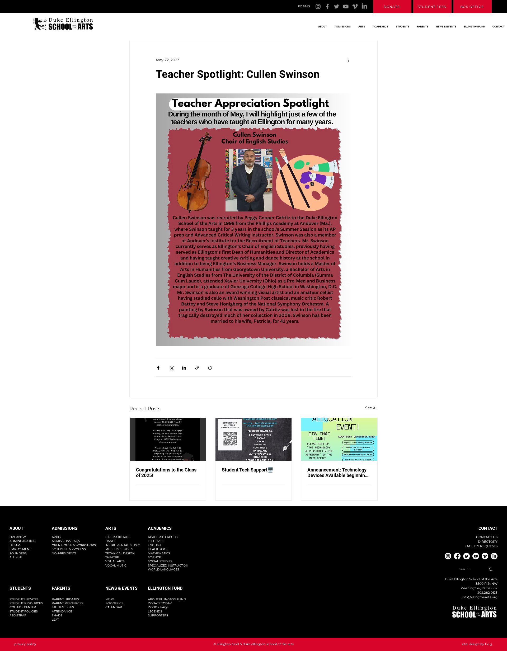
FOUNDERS (18, 553)
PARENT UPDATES (65, 599)
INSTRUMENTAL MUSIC (122, 545)
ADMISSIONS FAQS (66, 541)
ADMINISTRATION (23, 541)
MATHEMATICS (159, 553)
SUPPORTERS (158, 615)
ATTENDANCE (62, 611)
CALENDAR (113, 607)
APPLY (56, 537)
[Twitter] (336, 6)
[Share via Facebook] (158, 367)
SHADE (57, 615)
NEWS (110, 599)
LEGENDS (155, 611)
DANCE (110, 541)
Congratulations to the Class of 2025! (166, 472)
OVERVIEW (18, 537)
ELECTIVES (155, 541)
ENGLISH (154, 545)
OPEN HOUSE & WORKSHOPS (74, 545)
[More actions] (348, 60)
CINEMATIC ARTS (117, 537)
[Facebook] (327, 6)
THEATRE (112, 557)
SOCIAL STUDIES (160, 561)
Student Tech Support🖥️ (247, 470)
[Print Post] (210, 367)
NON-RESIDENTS (64, 553)
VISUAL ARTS (115, 561)
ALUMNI (16, 557)
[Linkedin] (364, 6)
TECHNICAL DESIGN (120, 553)
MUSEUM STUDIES (119, 549)
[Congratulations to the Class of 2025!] (168, 439)
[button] (321, 24)
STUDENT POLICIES (24, 611)
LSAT (55, 619)
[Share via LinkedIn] (184, 367)
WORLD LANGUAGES (163, 569)
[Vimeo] (355, 6)
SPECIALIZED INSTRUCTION (168, 565)
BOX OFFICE (114, 603)
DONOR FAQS (158, 607)
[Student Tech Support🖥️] (253, 439)
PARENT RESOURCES (67, 603)
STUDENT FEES (63, 607)
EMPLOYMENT (20, 549)
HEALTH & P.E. (158, 549)
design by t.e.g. (481, 644)
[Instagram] (318, 6)
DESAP (15, 545)
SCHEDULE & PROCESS (69, 549)
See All (371, 407)
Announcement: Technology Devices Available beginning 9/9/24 (337, 472)
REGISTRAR (18, 615)
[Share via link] (197, 367)
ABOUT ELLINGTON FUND (167, 599)
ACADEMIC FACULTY (163, 537)
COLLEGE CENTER (23, 607)
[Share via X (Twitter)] (171, 367)
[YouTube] (345, 6)
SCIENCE (154, 557)
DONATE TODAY (160, 603)
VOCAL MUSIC (115, 565)
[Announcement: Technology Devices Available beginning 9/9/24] (339, 439)
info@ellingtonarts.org (479, 597)
